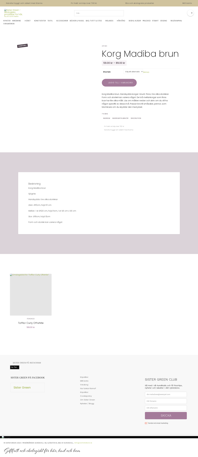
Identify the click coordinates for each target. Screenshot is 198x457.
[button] (190, 13)
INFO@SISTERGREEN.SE (83, 443)
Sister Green (22, 387)
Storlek (107, 72)
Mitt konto (187, 3)
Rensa (146, 72)
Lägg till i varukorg (120, 82)
